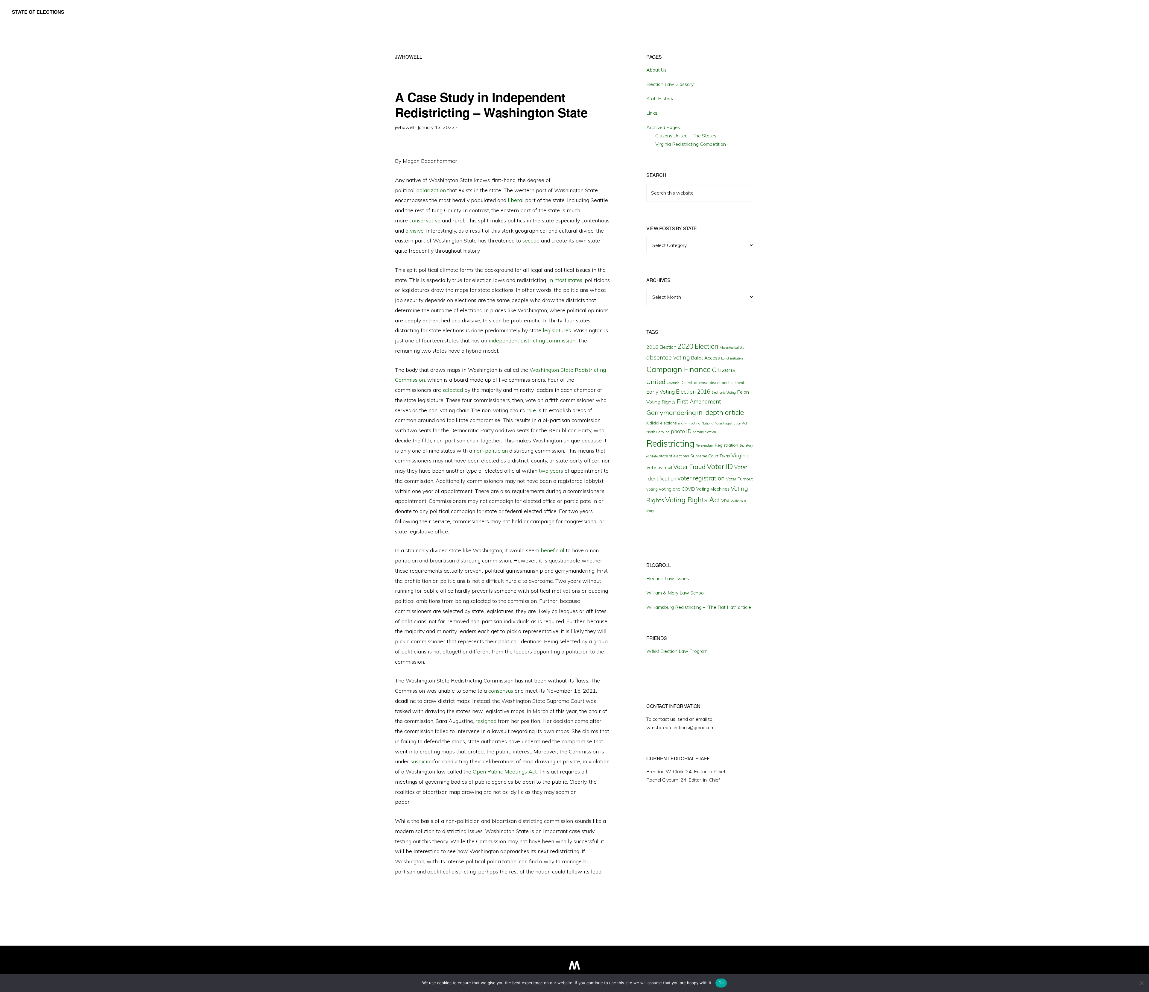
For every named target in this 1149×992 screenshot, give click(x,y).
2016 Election (661, 347)
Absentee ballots (732, 347)
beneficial (552, 550)
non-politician (491, 450)
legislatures (557, 330)
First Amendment (699, 401)
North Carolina (658, 432)
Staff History (659, 98)
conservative (424, 220)
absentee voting (668, 357)
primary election (704, 432)
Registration (726, 445)
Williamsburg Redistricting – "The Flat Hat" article (698, 607)
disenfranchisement (727, 382)
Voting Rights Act (692, 499)
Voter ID (720, 466)
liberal (516, 200)
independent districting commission (532, 340)
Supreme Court (704, 455)
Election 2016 (693, 391)
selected (453, 389)
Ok (721, 982)
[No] (1142, 983)
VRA (725, 500)
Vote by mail (659, 467)
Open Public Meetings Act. (505, 771)
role (531, 410)
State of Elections (38, 11)
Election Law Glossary (670, 84)
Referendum (705, 445)
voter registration (701, 478)
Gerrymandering (671, 412)
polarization (431, 190)
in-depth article (720, 412)
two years (551, 470)
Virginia (740, 455)
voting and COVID (677, 489)
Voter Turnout (739, 479)
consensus (500, 690)
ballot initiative (732, 358)
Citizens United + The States (685, 136)
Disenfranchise (694, 382)
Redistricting (670, 443)
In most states (565, 280)
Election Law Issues (667, 578)
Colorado (673, 383)
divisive (414, 230)
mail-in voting (689, 423)
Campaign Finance (678, 369)
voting (652, 489)
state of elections (674, 455)
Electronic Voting (724, 392)
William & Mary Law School (675, 593)
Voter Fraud (689, 467)
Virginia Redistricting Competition (690, 144)
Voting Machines (712, 489)
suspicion (422, 761)
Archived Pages (663, 127)
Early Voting (660, 392)
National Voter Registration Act (724, 423)
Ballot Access (705, 358)
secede (530, 240)
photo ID (681, 431)
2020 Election (697, 346)
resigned (485, 721)
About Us (656, 70)
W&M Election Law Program (677, 651)
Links (651, 113)
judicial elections (661, 423)
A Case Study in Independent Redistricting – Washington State (491, 104)
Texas (725, 455)
